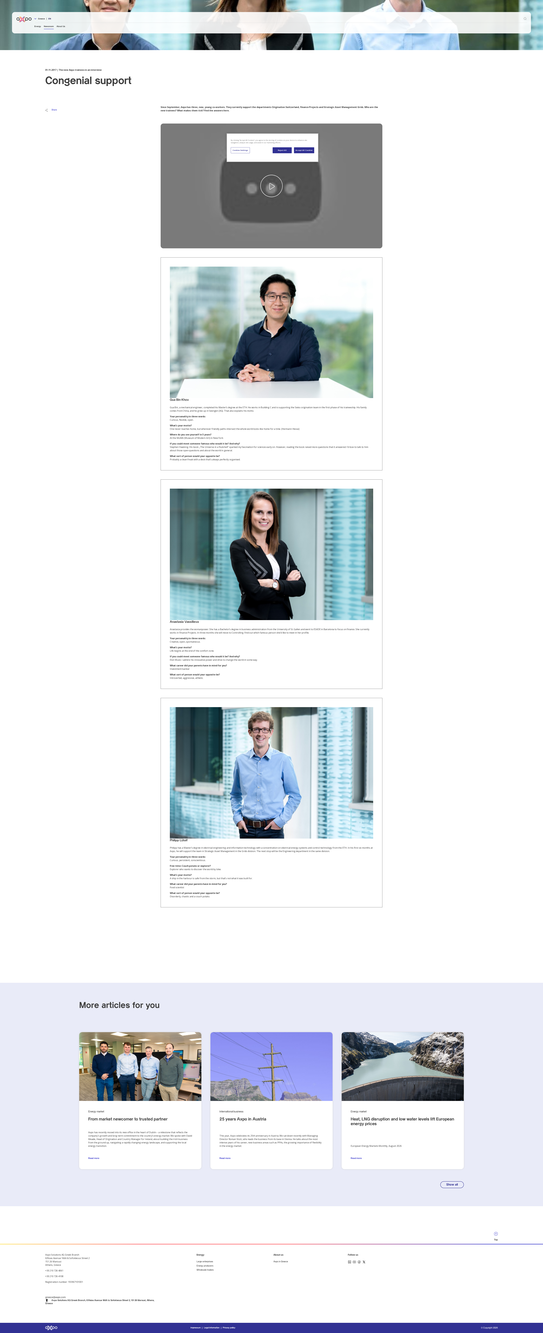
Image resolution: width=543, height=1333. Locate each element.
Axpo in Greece (280, 1262)
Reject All (282, 150)
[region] (272, 147)
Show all (452, 1184)
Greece (41, 19)
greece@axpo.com (55, 1297)
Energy (37, 26)
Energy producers (205, 1266)
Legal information (211, 1328)
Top (496, 1240)
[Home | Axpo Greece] (25, 19)
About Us (61, 26)
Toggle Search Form (525, 18)
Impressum (195, 1328)
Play (271, 186)
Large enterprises (205, 1262)
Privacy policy (229, 1328)
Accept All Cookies (304, 150)
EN (49, 19)
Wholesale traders (205, 1270)
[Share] (46, 110)
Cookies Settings (240, 150)
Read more (93, 1158)
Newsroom (49, 26)
